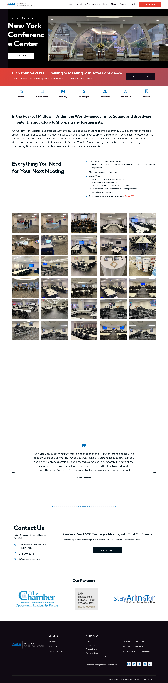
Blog (88, 641)
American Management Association (101, 664)
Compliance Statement (96, 657)
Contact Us (90, 645)
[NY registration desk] (54, 223)
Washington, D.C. (56, 651)
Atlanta (52, 642)
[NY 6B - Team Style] (54, 309)
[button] (14, 472)
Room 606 (129, 196)
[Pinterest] (150, 664)
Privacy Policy (92, 649)
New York (53, 646)
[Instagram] (145, 664)
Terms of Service (93, 653)
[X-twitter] (139, 664)
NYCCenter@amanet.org (29, 559)
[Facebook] (129, 664)
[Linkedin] (134, 664)
